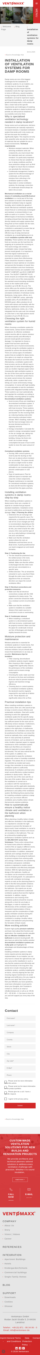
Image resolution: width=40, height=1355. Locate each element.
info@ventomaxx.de (12, 991)
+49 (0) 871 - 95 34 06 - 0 (24, 1327)
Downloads (10, 1297)
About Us (9, 1225)
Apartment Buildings (15, 1259)
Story (7, 1230)
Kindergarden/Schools (16, 1268)
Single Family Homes (15, 1277)
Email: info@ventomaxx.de (16, 1330)
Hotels (8, 1264)
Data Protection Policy (27, 1341)
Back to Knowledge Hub (14, 55)
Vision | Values (12, 1234)
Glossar (9, 1306)
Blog (18, 26)
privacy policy (23, 1099)
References (12, 1247)
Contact (36, 1338)
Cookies (9, 1302)
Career (8, 1239)
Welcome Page (6, 27)
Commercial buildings (16, 1272)
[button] (3, 1351)
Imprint (3, 1338)
